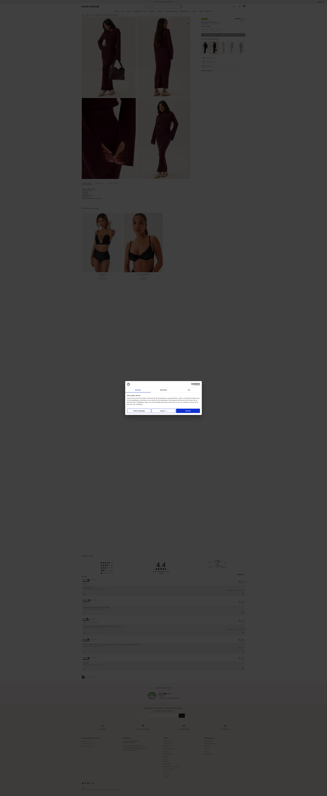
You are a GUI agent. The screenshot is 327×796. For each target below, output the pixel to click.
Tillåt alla (188, 410)
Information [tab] (163, 390)
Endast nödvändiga (139, 410)
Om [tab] (189, 390)
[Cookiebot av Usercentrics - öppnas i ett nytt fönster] (192, 384)
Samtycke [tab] (138, 390)
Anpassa (162, 410)
